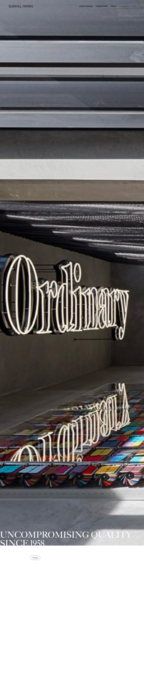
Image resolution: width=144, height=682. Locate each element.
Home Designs (86, 6)
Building (35, 558)
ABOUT (114, 6)
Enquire (124, 6)
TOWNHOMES (102, 6)
